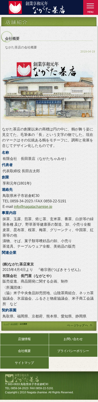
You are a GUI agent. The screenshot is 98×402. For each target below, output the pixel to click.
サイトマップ (24, 363)
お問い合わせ (73, 339)
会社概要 (14, 324)
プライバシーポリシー (73, 351)
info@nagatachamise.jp (33, 207)
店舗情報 (24, 339)
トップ (6, 324)
